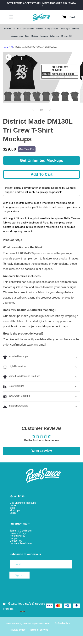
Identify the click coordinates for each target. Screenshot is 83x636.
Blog (12, 508)
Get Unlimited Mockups (41, 160)
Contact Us (16, 540)
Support (14, 538)
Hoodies (17, 29)
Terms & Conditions (21, 530)
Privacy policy (17, 629)
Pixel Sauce (14, 623)
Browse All (66, 36)
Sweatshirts (28, 29)
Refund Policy (17, 535)
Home (5, 47)
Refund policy (62, 623)
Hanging (44, 36)
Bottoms (75, 29)
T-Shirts (7, 29)
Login (13, 513)
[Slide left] (33, 109)
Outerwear (54, 36)
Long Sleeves (51, 29)
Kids (27, 36)
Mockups (15, 510)
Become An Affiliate (21, 543)
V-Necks (39, 29)
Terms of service (39, 629)
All (12, 47)
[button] (7, 17)
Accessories (17, 36)
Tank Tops (65, 29)
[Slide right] (50, 109)
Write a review (41, 450)
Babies (34, 36)
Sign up (19, 575)
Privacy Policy (18, 533)
